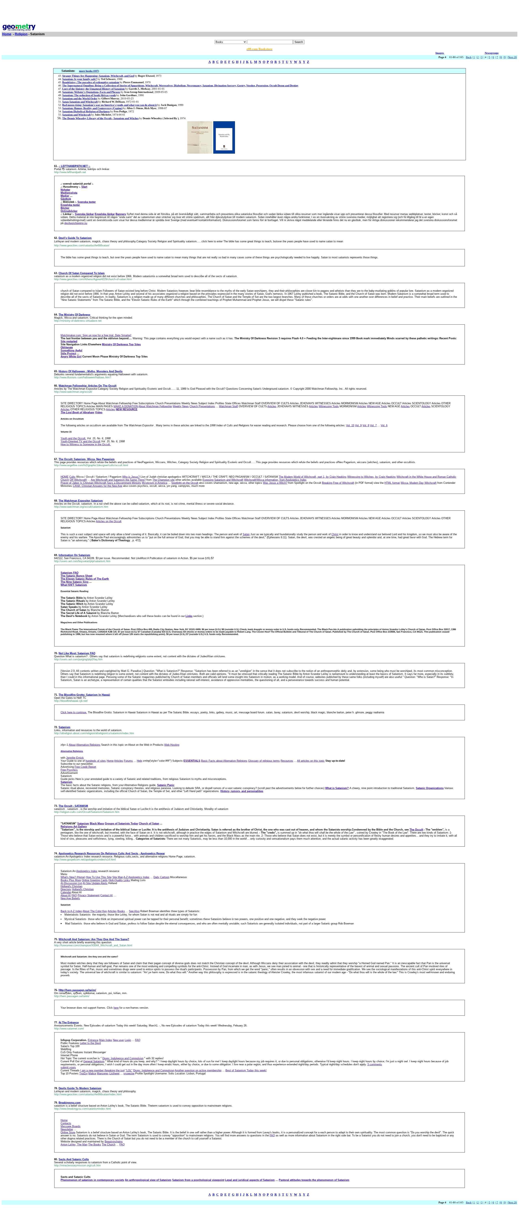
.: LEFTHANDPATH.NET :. (74, 166)
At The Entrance (69, 1022)
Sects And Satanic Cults (74, 1159)
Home (6, 34)
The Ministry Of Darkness (74, 314)
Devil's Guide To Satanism (75, 237)
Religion (21, 34)
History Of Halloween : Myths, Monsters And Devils (90, 371)
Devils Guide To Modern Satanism (80, 1088)
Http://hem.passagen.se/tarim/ (77, 990)
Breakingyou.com (70, 1102)
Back (469, 57)
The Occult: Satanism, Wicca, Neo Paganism (87, 459)
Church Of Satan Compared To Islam (82, 273)
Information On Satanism (74, 555)
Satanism (64, 727)
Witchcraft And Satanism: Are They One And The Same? (94, 939)
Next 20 (512, 57)
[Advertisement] (259, 11)
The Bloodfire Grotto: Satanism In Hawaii (84, 694)
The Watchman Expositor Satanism (81, 500)
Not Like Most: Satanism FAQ (77, 653)
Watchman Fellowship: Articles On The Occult (87, 385)
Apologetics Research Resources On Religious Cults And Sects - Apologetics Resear (112, 853)
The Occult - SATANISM (73, 805)
